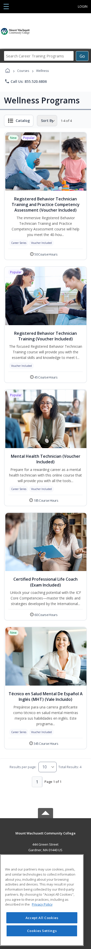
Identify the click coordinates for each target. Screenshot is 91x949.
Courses (23, 71)
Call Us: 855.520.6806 (26, 81)
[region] (42, 900)
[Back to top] (45, 836)
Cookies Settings (42, 930)
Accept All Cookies (42, 917)
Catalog (23, 120)
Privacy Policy (42, 904)
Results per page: (23, 767)
